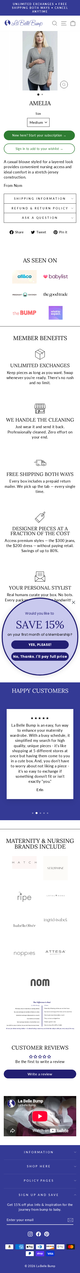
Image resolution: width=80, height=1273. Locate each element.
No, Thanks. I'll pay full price (40, 656)
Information (39, 1152)
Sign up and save (39, 1195)
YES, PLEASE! (39, 644)
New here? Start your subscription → (39, 135)
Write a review (40, 1074)
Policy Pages (39, 1180)
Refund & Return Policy (40, 208)
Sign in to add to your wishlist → (39, 149)
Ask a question (40, 217)
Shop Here (39, 1166)
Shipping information (40, 198)
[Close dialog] (73, 602)
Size (38, 113)
